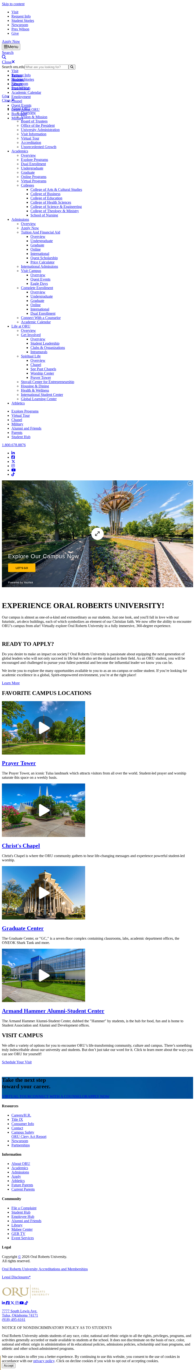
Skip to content (13, 4)
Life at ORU (20, 326)
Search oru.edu (13, 67)
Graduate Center (23, 928)
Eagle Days (39, 284)
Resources (10, 1106)
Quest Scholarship (44, 258)
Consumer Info (22, 1124)
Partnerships (20, 1145)
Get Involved (31, 335)
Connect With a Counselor (41, 318)
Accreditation (31, 143)
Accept (9, 1365)
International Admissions (39, 266)
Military (17, 424)
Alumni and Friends (26, 428)
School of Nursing (44, 215)
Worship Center (42, 373)
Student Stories (22, 21)
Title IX (17, 1119)
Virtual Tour (30, 138)
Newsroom (19, 25)
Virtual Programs (33, 181)
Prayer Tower (40, 377)
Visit (14, 12)
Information (11, 1154)
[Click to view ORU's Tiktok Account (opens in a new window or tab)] (26, 1303)
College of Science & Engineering (56, 207)
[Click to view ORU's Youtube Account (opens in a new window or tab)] (22, 1303)
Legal (6, 1247)
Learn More (11, 683)
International (39, 254)
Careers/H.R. (21, 1115)
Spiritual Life (31, 356)
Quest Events (21, 105)
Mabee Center (22, 1229)
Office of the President (38, 125)
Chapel (16, 101)
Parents (16, 433)
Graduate (28, 172)
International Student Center (42, 395)
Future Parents (22, 1185)
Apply (16, 1176)
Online (35, 249)
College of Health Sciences (50, 202)
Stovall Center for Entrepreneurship (47, 382)
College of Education (46, 198)
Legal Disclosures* (16, 1277)
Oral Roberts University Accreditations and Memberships (45, 1269)
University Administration (40, 130)
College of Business (45, 194)
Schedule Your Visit (17, 1062)
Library (17, 1225)
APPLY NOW (98, 1096)
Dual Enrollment (33, 164)
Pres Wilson (20, 29)
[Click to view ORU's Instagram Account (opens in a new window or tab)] (17, 1303)
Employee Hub (22, 1217)
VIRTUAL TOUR (16, 1096)
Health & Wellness (35, 390)
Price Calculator (42, 262)
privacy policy (43, 1361)
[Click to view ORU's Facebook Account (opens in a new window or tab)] (8, 1303)
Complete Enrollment (37, 288)
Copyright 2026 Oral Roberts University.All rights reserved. (34, 1259)
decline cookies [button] (81, 1361)
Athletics (18, 403)
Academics (19, 151)
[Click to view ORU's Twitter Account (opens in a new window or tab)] (12, 1303)
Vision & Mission (34, 117)
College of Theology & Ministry (54, 211)
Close (6, 100)
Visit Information (33, 134)
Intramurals (38, 352)
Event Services (22, 1238)
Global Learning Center (39, 399)
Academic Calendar (26, 92)
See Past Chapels (43, 369)
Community (11, 1199)
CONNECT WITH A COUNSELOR (59, 1096)
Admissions (20, 219)
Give (15, 33)
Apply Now (11, 41)
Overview (28, 113)
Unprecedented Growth (38, 147)
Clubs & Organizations (47, 348)
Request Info (21, 16)
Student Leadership (44, 343)
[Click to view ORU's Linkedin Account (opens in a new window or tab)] (4, 1303)
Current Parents (23, 1189)
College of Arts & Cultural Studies (56, 190)
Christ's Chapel (21, 846)
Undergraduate (32, 168)
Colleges (27, 185)
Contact (17, 1128)
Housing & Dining (35, 386)
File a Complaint (23, 1208)
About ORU (20, 108)
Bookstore (19, 114)
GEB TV (18, 1234)
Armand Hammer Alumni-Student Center (53, 1011)
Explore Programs (34, 160)
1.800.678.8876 (14, 445)
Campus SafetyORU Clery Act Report (28, 1134)
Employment (21, 97)
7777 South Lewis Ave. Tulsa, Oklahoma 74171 (20, 1313)
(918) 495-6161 (13, 1320)
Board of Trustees (34, 121)
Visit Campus (31, 271)
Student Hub (20, 437)
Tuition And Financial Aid (40, 232)
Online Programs (33, 177)
